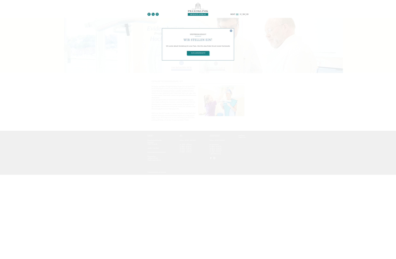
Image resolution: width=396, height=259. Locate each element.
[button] (237, 14)
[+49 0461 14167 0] (153, 14)
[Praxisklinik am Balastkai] (198, 9)
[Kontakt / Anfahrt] (157, 14)
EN (247, 14)
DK (244, 14)
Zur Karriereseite (198, 53)
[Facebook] (149, 14)
